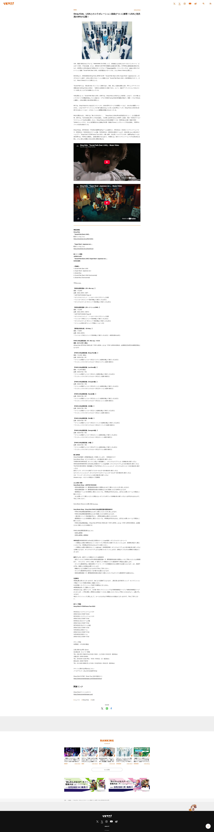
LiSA (130, 68)
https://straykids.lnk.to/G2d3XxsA (83, 248)
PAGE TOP (208, 826)
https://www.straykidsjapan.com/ (83, 694)
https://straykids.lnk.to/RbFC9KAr (83, 239)
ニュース (77, 700)
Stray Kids (110, 68)
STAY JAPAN (78, 533)
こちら (79, 283)
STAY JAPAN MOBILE (81, 535)
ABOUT (107, 826)
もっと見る (107, 769)
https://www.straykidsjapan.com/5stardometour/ (88, 678)
